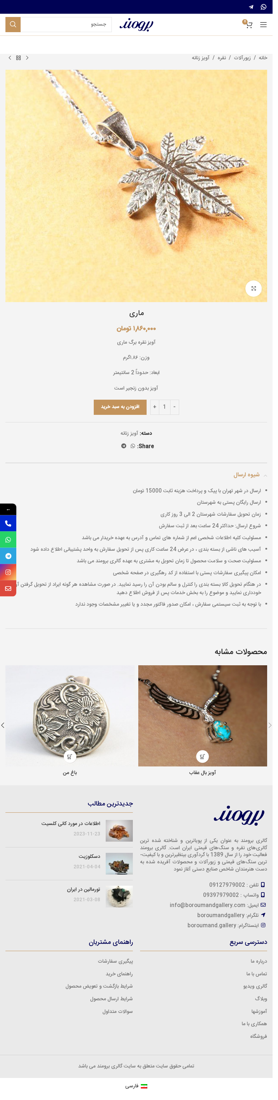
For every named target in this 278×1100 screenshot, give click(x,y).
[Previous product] (27, 58)
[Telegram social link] (124, 446)
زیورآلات (242, 58)
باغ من (70, 773)
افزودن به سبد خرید (120, 407)
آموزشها (259, 1011)
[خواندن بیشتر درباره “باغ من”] (70, 756)
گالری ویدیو (255, 986)
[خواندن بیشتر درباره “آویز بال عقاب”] (202, 756)
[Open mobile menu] (263, 24)
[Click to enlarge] (253, 288)
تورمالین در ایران (83, 889)
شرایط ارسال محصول (111, 999)
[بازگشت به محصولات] (18, 58)
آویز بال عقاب (202, 773)
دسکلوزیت (89, 856)
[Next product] (9, 58)
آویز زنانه (201, 58)
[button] (270, 725)
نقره (222, 58)
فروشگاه (258, 1036)
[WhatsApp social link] (133, 446)
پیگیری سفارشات (115, 961)
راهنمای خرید (119, 974)
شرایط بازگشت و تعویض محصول (99, 986)
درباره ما (259, 961)
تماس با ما (257, 974)
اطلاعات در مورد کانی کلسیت (71, 824)
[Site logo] (136, 25)
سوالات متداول (117, 1011)
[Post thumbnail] (119, 831)
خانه (263, 58)
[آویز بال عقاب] (203, 715)
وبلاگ (261, 999)
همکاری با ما (254, 1024)
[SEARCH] (13, 24)
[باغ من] (70, 715)
